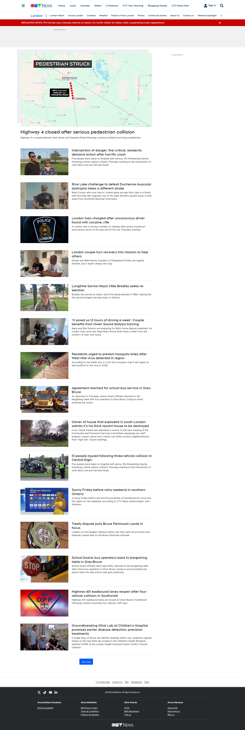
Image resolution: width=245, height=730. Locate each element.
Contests (91, 15)
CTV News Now (180, 5)
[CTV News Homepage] (41, 5)
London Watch (57, 15)
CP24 (126, 708)
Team (146, 682)
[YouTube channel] (50, 692)
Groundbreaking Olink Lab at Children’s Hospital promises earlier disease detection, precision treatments (110, 629)
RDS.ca (171, 714)
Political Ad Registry (90, 714)
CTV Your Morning (133, 5)
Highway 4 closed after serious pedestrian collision (77, 132)
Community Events (157, 15)
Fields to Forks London (122, 15)
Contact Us (188, 15)
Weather (103, 15)
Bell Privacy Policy (89, 708)
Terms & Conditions (90, 711)
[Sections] (23, 5)
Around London (75, 15)
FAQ (127, 682)
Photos (141, 15)
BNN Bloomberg (131, 711)
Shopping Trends (157, 5)
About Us (174, 15)
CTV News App (103, 682)
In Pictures (112, 5)
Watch (98, 5)
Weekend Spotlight (207, 15)
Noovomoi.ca (174, 711)
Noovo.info (173, 708)
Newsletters (136, 682)
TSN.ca (127, 714)
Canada (85, 5)
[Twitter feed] (39, 692)
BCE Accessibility (45, 708)
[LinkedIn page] (56, 692)
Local (73, 5)
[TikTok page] (45, 692)
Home (61, 5)
